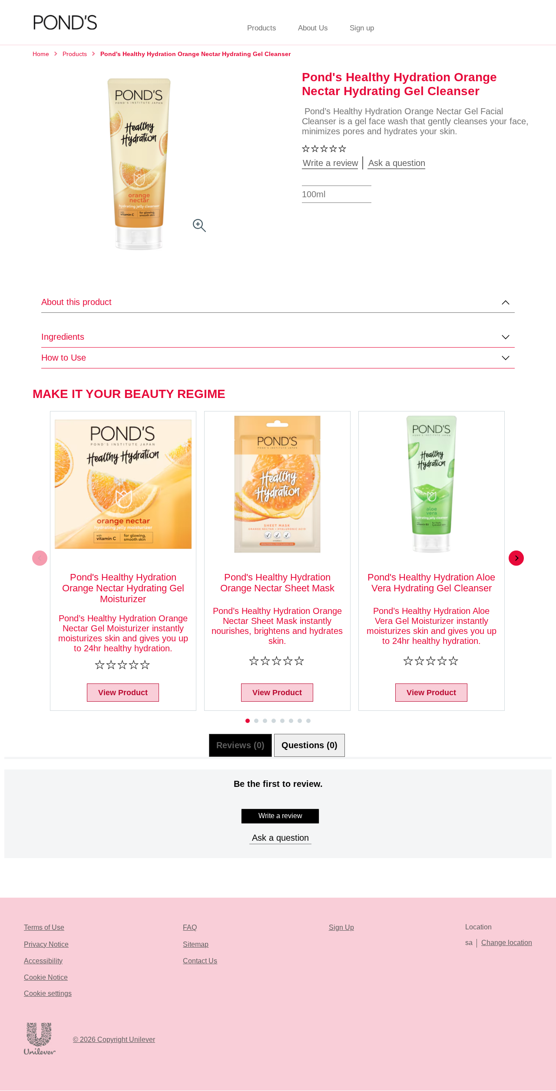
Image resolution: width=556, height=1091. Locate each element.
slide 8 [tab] (308, 721)
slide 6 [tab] (291, 721)
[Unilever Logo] (40, 1053)
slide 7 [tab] (300, 721)
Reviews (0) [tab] (240, 745)
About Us (313, 28)
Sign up (362, 28)
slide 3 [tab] (265, 721)
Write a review (280, 815)
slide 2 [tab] (256, 721)
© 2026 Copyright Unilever (114, 1039)
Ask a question (280, 837)
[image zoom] (199, 226)
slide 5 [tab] (282, 721)
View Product (123, 692)
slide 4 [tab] (273, 721)
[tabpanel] (278, 827)
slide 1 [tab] (247, 721)
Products (261, 28)
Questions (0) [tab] (309, 745)
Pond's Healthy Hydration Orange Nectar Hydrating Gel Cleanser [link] (195, 53)
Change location (506, 942)
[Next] (516, 558)
